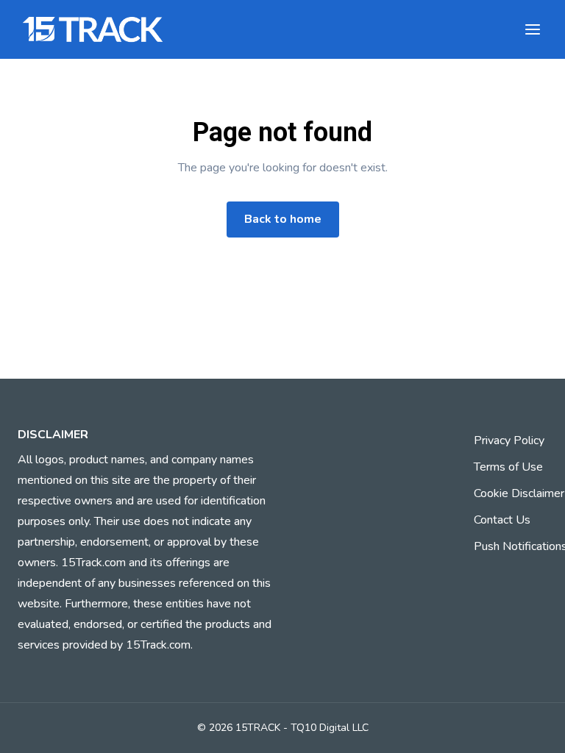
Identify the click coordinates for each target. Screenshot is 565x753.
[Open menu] (532, 29)
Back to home (282, 219)
